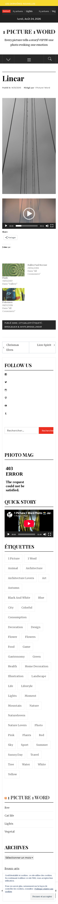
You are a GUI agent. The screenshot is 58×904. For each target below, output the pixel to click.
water (26, 764)
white (42, 764)
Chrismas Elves (12, 347)
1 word (32, 558)
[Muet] (47, 227)
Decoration (15, 627)
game (26, 646)
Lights (18, 11)
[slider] (27, 226)
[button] (29, 214)
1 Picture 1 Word (29, 31)
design (35, 627)
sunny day (15, 754)
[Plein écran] (51, 227)
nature (34, 705)
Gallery (27, 323)
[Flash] (13, 269)
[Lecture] (6, 227)
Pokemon (7, 302)
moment (30, 695)
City (21, 323)
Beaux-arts (12, 868)
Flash (5, 278)
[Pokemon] (13, 294)
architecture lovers (21, 578)
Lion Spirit (44, 345)
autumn (13, 588)
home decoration (36, 666)
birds (7, 327)
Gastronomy (16, 656)
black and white (19, 597)
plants (26, 735)
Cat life (9, 815)
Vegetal (44, 11)
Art (44, 578)
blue (41, 597)
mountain (15, 705)
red (41, 735)
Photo (39, 725)
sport (24, 745)
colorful (26, 607)
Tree (11, 764)
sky (10, 745)
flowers (30, 637)
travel (34, 754)
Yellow (12, 774)
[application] (29, 213)
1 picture (14, 558)
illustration (15, 676)
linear (38, 327)
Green (37, 656)
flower (12, 637)
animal (13, 568)
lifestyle (27, 686)
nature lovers (17, 725)
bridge (30, 327)
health (12, 666)
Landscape (39, 676)
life (10, 686)
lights (12, 695)
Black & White (18, 327)
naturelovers (16, 715)
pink (11, 735)
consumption (17, 617)
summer (42, 745)
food (11, 646)
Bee (7, 807)
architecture (34, 568)
